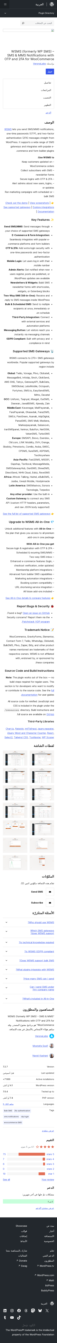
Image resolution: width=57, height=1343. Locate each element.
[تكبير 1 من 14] (50, 754)
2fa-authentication (22, 1111)
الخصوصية (49, 1241)
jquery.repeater (45, 728)
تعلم (52, 1250)
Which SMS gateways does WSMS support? (42, 932)
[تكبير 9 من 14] (50, 824)
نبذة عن (50, 1225)
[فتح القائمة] (4, 4)
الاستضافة (49, 1236)
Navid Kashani (40, 1055)
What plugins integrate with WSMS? (35, 969)
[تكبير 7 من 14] (50, 806)
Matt (50, 1280)
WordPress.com (44, 1275)
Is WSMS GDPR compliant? (39, 951)
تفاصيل (47, 82)
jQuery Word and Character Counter (26, 733)
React (50, 733)
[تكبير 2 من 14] (23, 754)
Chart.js (10, 728)
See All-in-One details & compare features (28, 598)
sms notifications (11, 1116)
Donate (21, 1260)
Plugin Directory (46, 13)
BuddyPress (47, 1290)
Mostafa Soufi (40, 1045)
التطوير (47, 104)
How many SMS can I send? (38, 978)
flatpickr (19, 728)
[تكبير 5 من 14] (50, 789)
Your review (48, 1179)
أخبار (51, 1231)
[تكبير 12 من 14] (23, 841)
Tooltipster (35, 737)
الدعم (48, 112)
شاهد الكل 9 (8, 1104)
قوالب (24, 1231)
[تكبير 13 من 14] (50, 858)
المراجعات (46, 90)
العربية (44, 1303)
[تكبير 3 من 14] (50, 771)
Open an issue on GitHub (36, 613)
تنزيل (50, 71)
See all (6, 1179)
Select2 (9, 737)
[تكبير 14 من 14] (23, 858)
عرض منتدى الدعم (45, 1208)
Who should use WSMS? (41, 922)
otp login (25, 1116)
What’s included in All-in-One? (38, 998)
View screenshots (39, 202)
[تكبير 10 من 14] (23, 824)
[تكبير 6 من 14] (23, 789)
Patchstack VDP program (36, 621)
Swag (22, 1265)
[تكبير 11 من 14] (50, 841)
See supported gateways (17, 207)
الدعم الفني (48, 1255)
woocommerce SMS (13, 1122)
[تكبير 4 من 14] (23, 771)
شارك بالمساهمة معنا (16, 1250)
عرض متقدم (48, 1130)
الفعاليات (22, 1255)
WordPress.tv (45, 1265)
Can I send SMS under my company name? (42, 988)
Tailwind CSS (21, 737)
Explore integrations (43, 207)
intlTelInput (31, 728)
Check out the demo (16, 202)
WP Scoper (48, 737)
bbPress (49, 1285)
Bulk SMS (8, 1111)
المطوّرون (49, 1260)
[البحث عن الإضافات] (23, 23)
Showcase (21, 1225)
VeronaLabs (39, 63)
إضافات (23, 1236)
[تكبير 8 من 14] (23, 806)
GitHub (50, 714)
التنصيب (47, 97)
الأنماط (23, 1241)
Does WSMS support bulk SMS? (36, 960)
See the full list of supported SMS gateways (26, 513)
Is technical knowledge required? (36, 942)
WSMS (8, 129)
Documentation (46, 211)
